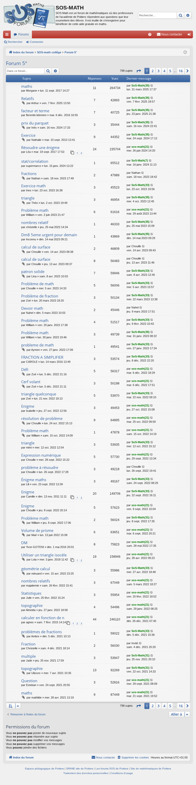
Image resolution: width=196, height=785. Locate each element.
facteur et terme (35, 110)
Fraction (28, 643)
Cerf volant (30, 381)
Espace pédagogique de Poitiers (44, 768)
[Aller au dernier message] (152, 86)
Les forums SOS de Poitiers (111, 768)
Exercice (28, 135)
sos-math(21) (140, 146)
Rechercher (15, 41)
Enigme (27, 406)
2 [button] (153, 70)
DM (24, 542)
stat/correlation (34, 161)
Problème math (34, 210)
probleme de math (37, 344)
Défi (24, 369)
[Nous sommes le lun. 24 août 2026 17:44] (185, 52)
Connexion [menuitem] (190, 35)
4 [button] (164, 70)
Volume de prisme (37, 530)
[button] (138, 71)
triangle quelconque (38, 393)
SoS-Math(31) (140, 517)
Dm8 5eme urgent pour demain (49, 234)
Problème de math (37, 283)
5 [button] (170, 70)
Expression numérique (41, 455)
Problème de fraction (39, 295)
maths (26, 86)
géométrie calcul (35, 568)
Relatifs (27, 98)
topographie (32, 605)
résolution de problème (42, 418)
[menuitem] (150, 34)
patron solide (32, 271)
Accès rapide (8, 35)
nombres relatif (34, 222)
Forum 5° (16, 63)
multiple (28, 656)
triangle (27, 198)
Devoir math (32, 308)
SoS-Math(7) (139, 160)
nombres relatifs (35, 580)
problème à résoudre (39, 467)
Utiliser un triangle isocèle (44, 554)
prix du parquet (34, 123)
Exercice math (33, 185)
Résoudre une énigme (40, 147)
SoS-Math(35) (140, 85)
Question (29, 680)
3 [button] (158, 70)
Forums (23, 34)
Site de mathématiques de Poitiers (150, 768)
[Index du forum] (29, 15)
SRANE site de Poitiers (79, 768)
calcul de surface (35, 247)
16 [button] (181, 70)
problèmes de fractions (41, 631)
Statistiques (31, 593)
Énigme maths (33, 479)
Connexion (36, 41)
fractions (28, 173)
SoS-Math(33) (140, 184)
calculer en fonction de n (42, 617)
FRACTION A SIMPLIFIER (42, 357)
